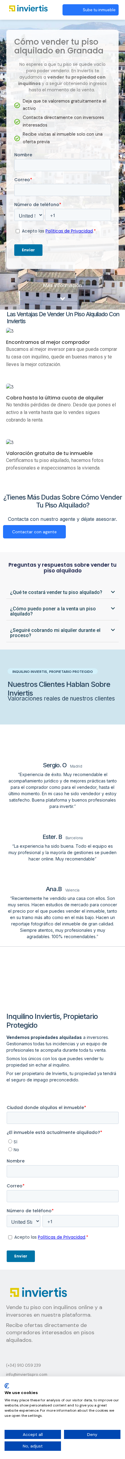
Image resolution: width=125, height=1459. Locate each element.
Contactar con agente (34, 531)
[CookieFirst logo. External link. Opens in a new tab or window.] (7, 1386)
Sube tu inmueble (99, 9)
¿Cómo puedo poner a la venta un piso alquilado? (53, 611)
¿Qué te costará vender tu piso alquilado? (56, 592)
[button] (62, 592)
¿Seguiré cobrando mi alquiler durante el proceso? (55, 632)
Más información (62, 285)
